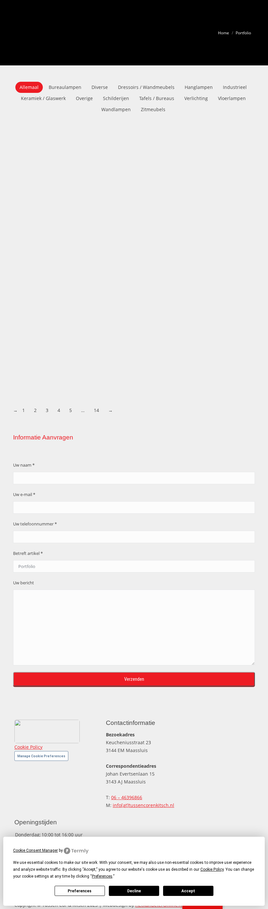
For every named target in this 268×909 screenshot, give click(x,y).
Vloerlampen (232, 98)
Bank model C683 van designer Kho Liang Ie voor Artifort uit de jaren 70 (105, 284)
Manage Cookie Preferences (41, 756)
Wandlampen (116, 109)
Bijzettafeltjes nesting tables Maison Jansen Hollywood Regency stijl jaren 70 (112, 366)
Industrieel (235, 87)
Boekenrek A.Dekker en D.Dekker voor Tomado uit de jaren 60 (93, 394)
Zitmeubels (153, 109)
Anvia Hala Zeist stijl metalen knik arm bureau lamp (81, 229)
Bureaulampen (65, 87)
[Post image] (118, 134)
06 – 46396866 (126, 797)
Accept (188, 891)
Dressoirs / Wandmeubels (146, 87)
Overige (84, 98)
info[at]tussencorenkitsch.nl (143, 805)
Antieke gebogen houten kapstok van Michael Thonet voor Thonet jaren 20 (110, 202)
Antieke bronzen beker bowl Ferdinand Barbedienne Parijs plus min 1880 (107, 174)
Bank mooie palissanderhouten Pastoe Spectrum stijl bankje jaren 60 (103, 312)
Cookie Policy (28, 747)
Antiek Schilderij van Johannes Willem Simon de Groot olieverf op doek (105, 147)
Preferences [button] (102, 876)
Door (106, 155)
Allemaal (29, 87)
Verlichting (196, 98)
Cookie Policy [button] (212, 869)
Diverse (100, 87)
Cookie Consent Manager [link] (35, 850)
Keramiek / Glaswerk (43, 98)
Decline (134, 891)
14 (96, 410)
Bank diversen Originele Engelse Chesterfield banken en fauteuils (98, 257)
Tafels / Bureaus (156, 98)
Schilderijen (116, 98)
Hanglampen (199, 87)
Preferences (80, 891)
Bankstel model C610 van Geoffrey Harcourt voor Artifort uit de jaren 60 (106, 339)
